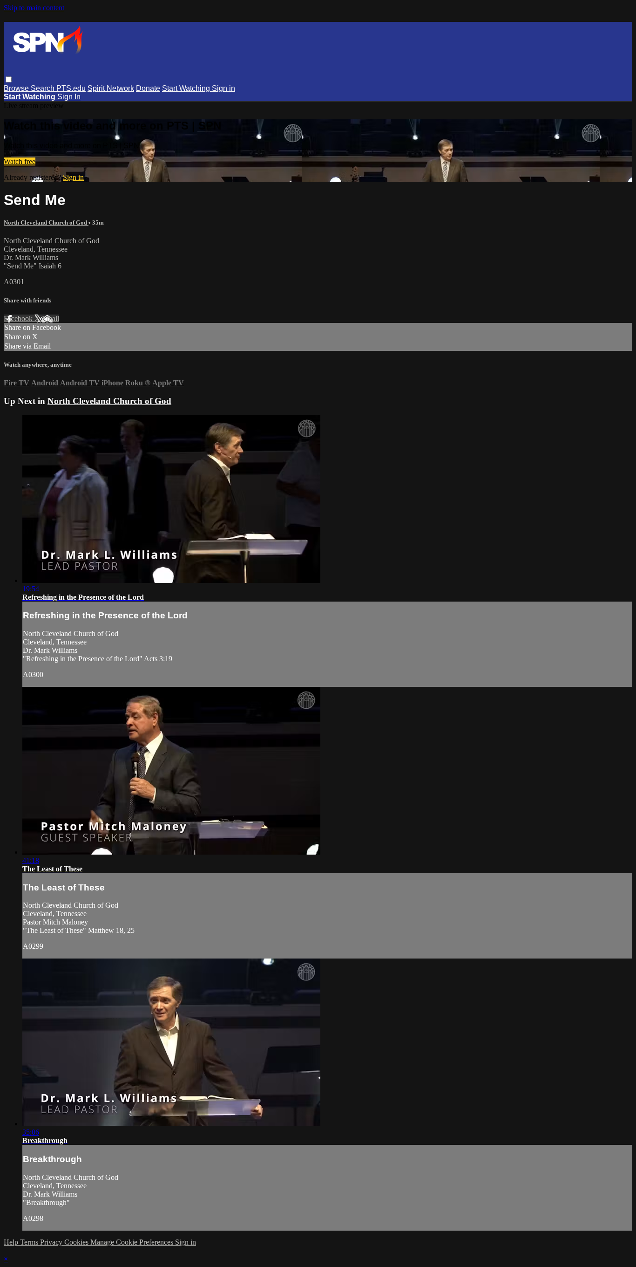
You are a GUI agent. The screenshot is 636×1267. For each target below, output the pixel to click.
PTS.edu (71, 88)
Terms (30, 1242)
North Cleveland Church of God (46, 222)
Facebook (19, 318)
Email (50, 318)
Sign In (69, 97)
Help (12, 1242)
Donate (148, 88)
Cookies (77, 1242)
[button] (9, 79)
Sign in (223, 88)
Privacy (52, 1242)
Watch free (19, 161)
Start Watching (187, 88)
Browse (17, 88)
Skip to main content (34, 8)
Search (43, 88)
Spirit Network (111, 88)
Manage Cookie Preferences (132, 1242)
